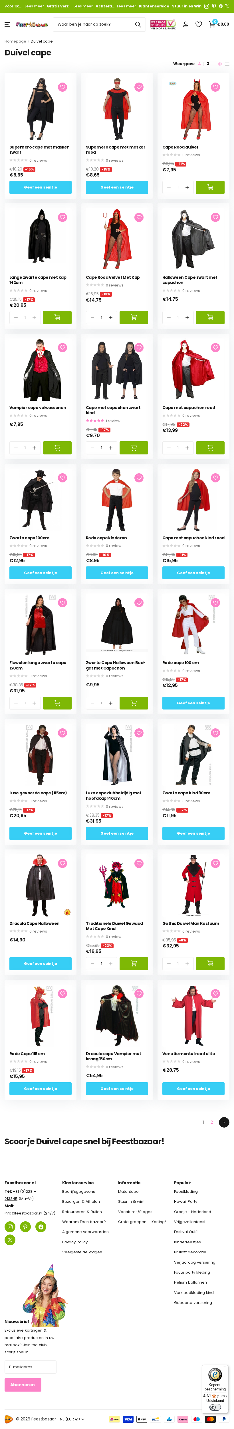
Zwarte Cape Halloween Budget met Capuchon (116, 665)
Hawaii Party (185, 1201)
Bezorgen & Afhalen (81, 1201)
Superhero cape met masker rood (115, 150)
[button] (187, 187)
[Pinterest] (214, 6)
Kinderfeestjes (187, 1242)
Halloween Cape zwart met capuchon (189, 280)
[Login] (185, 24)
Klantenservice (78, 1183)
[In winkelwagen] (210, 187)
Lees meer (34, 6)
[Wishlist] (198, 24)
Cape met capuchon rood (188, 407)
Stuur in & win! (131, 1201)
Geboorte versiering (193, 1302)
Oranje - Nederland (192, 1211)
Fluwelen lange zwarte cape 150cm (37, 665)
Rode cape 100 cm (180, 663)
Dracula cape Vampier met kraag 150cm (113, 1056)
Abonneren (23, 1385)
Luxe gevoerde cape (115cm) (38, 793)
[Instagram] (206, 6)
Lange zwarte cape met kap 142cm (37, 280)
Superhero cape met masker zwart (39, 150)
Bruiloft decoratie (190, 1252)
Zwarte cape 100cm (29, 538)
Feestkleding (186, 1191)
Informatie (129, 1183)
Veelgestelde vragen (82, 1252)
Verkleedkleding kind (194, 1292)
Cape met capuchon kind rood (193, 538)
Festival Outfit (186, 1232)
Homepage (15, 41)
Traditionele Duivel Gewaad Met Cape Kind (114, 926)
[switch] (215, 1407)
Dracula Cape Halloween (34, 923)
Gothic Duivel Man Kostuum (190, 923)
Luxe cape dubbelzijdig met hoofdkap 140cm (113, 795)
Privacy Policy (75, 1242)
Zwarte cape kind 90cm (186, 793)
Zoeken (138, 24)
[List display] (227, 64)
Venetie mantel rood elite (188, 1054)
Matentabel (129, 1191)
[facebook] (221, 6)
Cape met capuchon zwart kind (113, 410)
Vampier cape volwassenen (37, 407)
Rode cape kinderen (106, 538)
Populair (182, 1183)
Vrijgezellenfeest (189, 1221)
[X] (227, 6)
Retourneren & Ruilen (82, 1211)
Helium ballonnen (190, 1282)
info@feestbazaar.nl (23, 1213)
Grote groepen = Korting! (142, 1221)
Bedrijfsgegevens (78, 1191)
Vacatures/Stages (135, 1211)
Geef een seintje (40, 187)
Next (224, 1122)
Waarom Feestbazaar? (84, 1221)
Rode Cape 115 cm (27, 1054)
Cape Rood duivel (180, 147)
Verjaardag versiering (194, 1262)
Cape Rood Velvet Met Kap (113, 277)
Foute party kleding (192, 1272)
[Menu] (224, 1368)
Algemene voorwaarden (85, 1232)
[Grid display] (220, 64)
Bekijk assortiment (8, 24)
